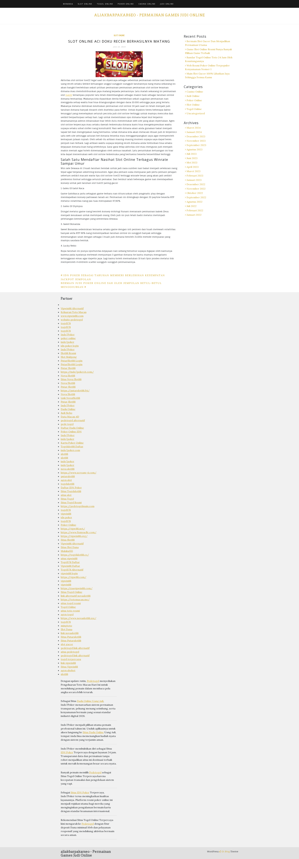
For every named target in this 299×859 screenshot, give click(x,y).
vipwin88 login (69, 573)
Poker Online (126, 4)
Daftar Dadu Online (72, 427)
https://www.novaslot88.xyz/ (78, 618)
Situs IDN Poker (80, 792)
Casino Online (146, 4)
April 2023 (193, 166)
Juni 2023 (192, 158)
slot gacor (67, 644)
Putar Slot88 (68, 368)
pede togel (67, 424)
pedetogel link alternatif (75, 648)
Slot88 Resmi (68, 353)
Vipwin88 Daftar (70, 565)
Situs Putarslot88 (71, 636)
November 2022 (196, 188)
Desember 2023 (196, 136)
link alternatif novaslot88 (75, 595)
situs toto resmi (70, 610)
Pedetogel (93, 681)
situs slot (66, 495)
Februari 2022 (195, 210)
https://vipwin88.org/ (74, 536)
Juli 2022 (192, 206)
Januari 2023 (194, 179)
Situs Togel (67, 498)
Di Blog (225, 851)
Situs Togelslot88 (71, 491)
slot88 (64, 453)
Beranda (68, 4)
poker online (68, 338)
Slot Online (85, 4)
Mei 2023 (192, 162)
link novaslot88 (69, 633)
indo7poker (67, 342)
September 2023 (196, 145)
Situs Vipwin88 (69, 666)
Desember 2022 (196, 184)
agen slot (66, 480)
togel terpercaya (71, 659)
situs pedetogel (70, 651)
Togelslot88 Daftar (72, 446)
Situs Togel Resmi (71, 502)
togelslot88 (67, 483)
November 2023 (196, 140)
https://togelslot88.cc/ (75, 554)
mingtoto (66, 625)
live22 (68, 95)
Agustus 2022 (194, 201)
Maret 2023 (193, 171)
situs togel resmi (71, 603)
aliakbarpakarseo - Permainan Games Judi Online (149, 15)
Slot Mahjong (69, 356)
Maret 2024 (194, 127)
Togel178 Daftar (70, 562)
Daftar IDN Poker (71, 487)
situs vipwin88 (69, 558)
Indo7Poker (68, 334)
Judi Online (167, 4)
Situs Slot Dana (70, 547)
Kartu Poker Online (72, 442)
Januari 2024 (194, 132)
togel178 (66, 323)
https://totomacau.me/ (75, 599)
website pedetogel (72, 319)
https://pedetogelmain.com (77, 506)
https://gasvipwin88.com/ (77, 588)
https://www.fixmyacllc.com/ (78, 532)
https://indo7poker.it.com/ (77, 371)
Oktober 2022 (195, 193)
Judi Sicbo (66, 412)
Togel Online (105, 4)
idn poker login (70, 345)
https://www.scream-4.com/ (78, 472)
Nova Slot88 (68, 375)
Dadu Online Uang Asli (90, 701)
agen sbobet (68, 670)
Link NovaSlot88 (70, 397)
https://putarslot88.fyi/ (75, 390)
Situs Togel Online (71, 592)
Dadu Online (68, 409)
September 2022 (196, 197)
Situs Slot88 (68, 539)
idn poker (66, 517)
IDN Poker (67, 752)
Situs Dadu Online (93, 732)
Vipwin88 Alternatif (72, 308)
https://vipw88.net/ (73, 528)
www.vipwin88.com (72, 315)
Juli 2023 (192, 153)
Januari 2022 (194, 214)
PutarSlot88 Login (71, 360)
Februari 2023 (195, 175)
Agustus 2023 (194, 149)
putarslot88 (68, 476)
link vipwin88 (68, 662)
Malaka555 (67, 551)
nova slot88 (67, 468)
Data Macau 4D (70, 416)
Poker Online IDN (71, 431)
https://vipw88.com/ (73, 577)
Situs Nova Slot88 (71, 379)
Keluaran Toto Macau (73, 312)
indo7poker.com (70, 450)
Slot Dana (66, 629)
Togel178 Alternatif (72, 569)
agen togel (67, 614)
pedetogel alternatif (73, 420)
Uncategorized (196, 113)
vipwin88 (66, 513)
